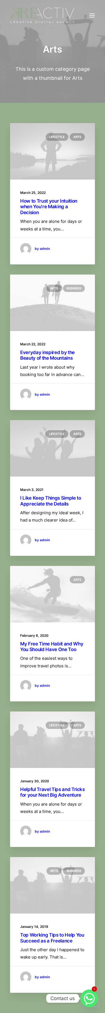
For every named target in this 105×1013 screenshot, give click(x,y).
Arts (77, 137)
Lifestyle (57, 137)
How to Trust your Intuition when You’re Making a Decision (48, 206)
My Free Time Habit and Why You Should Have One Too (51, 646)
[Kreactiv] (42, 15)
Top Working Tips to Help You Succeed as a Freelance (52, 937)
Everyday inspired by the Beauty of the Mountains (47, 355)
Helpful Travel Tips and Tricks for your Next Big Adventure (52, 792)
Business (74, 288)
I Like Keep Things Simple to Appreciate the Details (50, 500)
